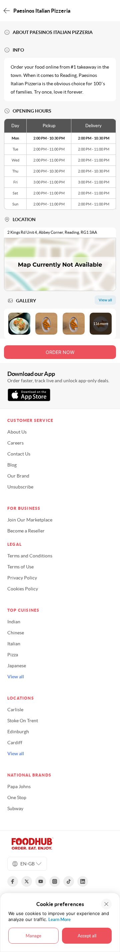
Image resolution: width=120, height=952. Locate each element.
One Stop (16, 797)
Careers (15, 443)
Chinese (15, 632)
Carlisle (15, 709)
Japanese (16, 665)
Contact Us (18, 454)
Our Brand (18, 475)
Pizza (12, 654)
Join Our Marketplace (29, 519)
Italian (13, 643)
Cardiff (14, 742)
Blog (12, 465)
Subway (15, 808)
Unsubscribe (20, 486)
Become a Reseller (26, 530)
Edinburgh (18, 731)
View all (15, 676)
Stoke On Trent (22, 720)
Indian (13, 621)
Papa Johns (19, 786)
